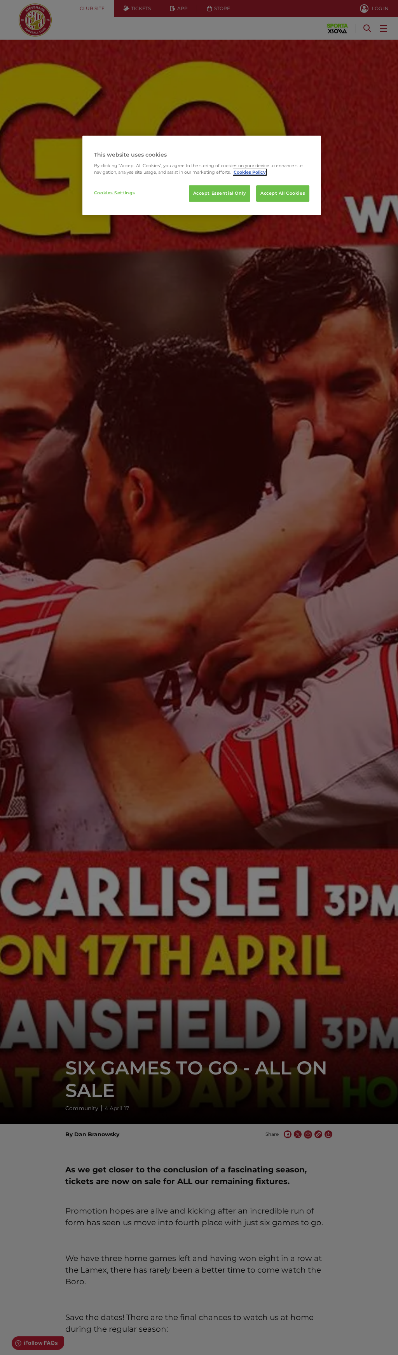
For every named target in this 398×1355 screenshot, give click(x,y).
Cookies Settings (114, 192)
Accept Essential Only (219, 193)
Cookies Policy (250, 172)
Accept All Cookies (282, 193)
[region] (201, 176)
